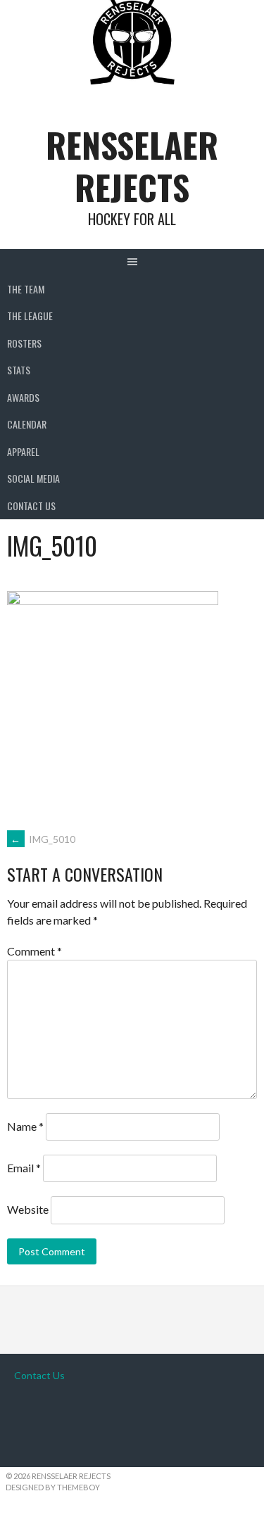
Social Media (33, 478)
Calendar (26, 424)
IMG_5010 (43, 839)
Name (25, 1126)
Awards (23, 397)
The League (30, 315)
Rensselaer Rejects (132, 166)
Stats (18, 369)
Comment (34, 951)
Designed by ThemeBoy (53, 1487)
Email (24, 1167)
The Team (25, 288)
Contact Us (31, 505)
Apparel (23, 451)
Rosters (24, 343)
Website (28, 1209)
